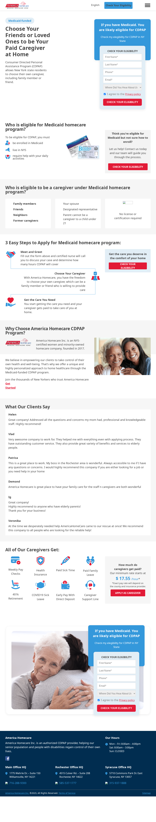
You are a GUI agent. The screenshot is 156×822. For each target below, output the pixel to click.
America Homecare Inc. (17, 793)
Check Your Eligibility (118, 5)
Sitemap (146, 793)
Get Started (10, 385)
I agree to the (124, 94)
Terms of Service (67, 793)
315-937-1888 (117, 783)
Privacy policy (133, 94)
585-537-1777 (67, 783)
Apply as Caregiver (128, 593)
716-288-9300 (17, 783)
